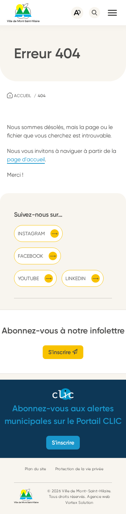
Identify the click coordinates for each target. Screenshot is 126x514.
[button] (112, 12)
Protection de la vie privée (79, 469)
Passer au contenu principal (35, 3)
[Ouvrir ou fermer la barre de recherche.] (94, 12)
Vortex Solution (79, 502)
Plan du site (35, 469)
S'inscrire (60, 352)
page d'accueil (26, 159)
